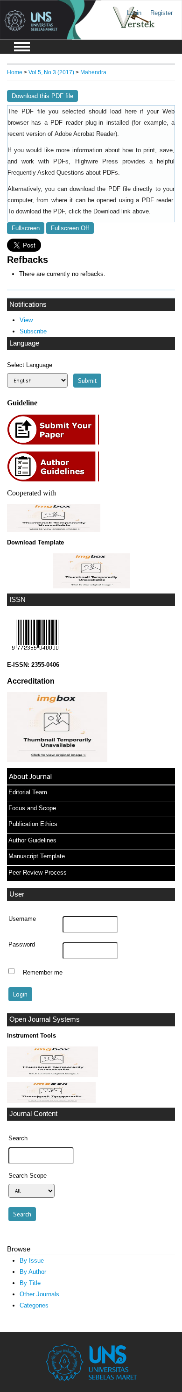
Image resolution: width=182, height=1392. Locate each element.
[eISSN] (36, 652)
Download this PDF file (42, 95)
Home (14, 72)
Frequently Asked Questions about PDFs (62, 173)
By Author (33, 1271)
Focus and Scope (32, 808)
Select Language (29, 364)
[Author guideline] (55, 480)
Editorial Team (27, 792)
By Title (30, 1282)
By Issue (32, 1260)
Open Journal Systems (44, 1019)
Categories (34, 1305)
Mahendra (93, 72)
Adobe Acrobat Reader (85, 134)
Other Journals (39, 1294)
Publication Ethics (32, 823)
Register (161, 12)
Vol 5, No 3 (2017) (51, 72)
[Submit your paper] (56, 443)
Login (134, 12)
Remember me (43, 972)
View (26, 320)
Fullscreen (26, 228)
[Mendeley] (51, 1100)
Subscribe (33, 331)
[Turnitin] (52, 1074)
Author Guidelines (32, 840)
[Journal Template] (91, 570)
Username (22, 919)
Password (21, 944)
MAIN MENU (22, 46)
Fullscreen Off (70, 228)
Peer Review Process (37, 872)
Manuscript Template (36, 856)
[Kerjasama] (53, 529)
